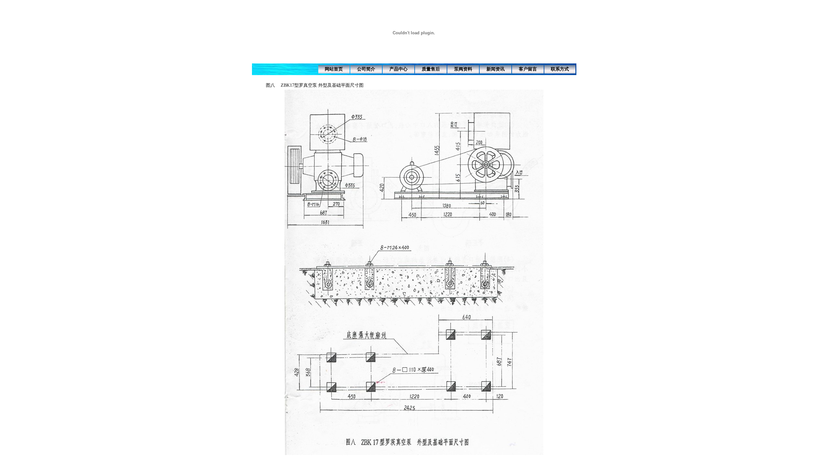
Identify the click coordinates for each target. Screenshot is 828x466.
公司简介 (366, 69)
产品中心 (398, 69)
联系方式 (560, 69)
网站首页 (334, 69)
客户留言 (528, 69)
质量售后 (431, 69)
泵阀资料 (463, 69)
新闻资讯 (495, 69)
